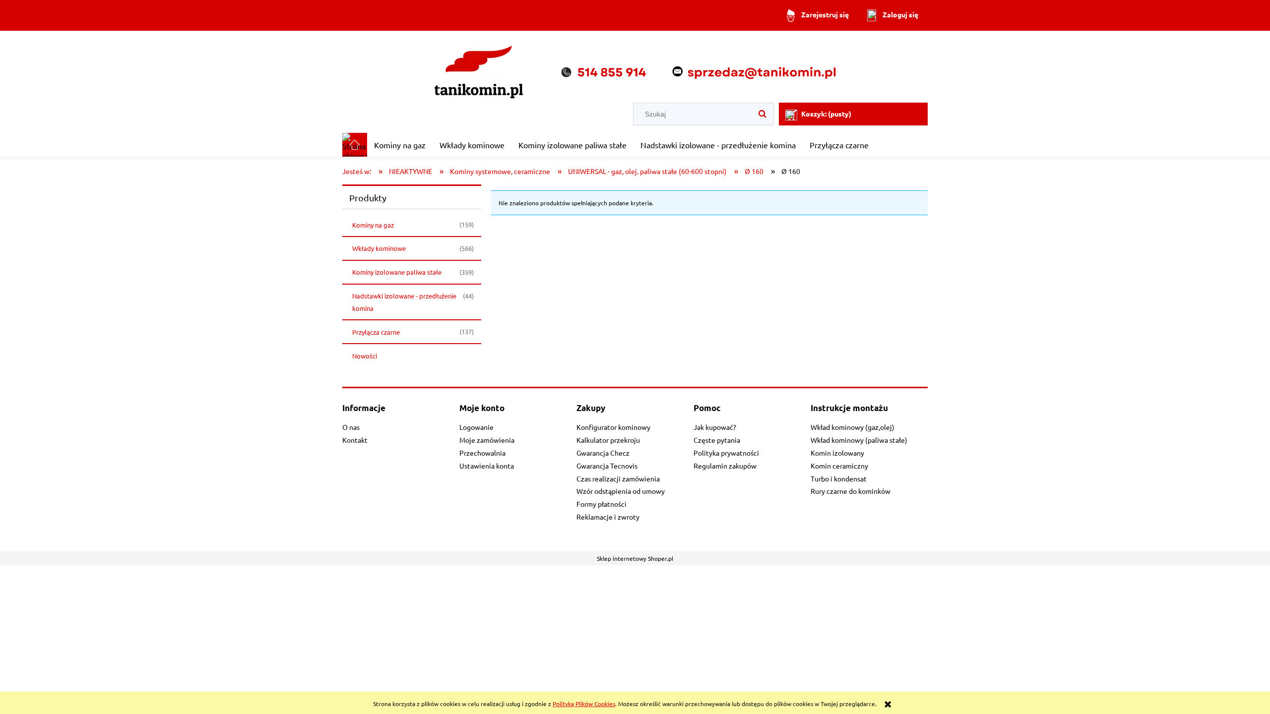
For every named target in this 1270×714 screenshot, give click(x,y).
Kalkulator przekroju (608, 439)
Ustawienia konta (486, 465)
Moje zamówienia (486, 439)
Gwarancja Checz (603, 452)
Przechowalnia (482, 452)
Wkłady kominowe (379, 248)
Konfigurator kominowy (613, 426)
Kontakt (355, 439)
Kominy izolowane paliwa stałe (397, 272)
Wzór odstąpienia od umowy (620, 490)
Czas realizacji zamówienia (618, 478)
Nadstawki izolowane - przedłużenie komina (404, 302)
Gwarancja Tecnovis (606, 465)
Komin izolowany (837, 452)
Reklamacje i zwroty (607, 516)
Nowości (364, 356)
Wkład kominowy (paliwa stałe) (859, 439)
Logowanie (476, 426)
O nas (351, 426)
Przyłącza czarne (376, 332)
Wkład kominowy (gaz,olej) (852, 426)
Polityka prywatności (726, 452)
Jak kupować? (715, 426)
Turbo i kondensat (839, 478)
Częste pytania (717, 439)
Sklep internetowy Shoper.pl (635, 558)
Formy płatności (601, 503)
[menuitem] (400, 145)
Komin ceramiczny (839, 465)
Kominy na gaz (373, 225)
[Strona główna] (635, 67)
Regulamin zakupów (725, 465)
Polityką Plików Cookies (584, 704)
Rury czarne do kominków (850, 490)
